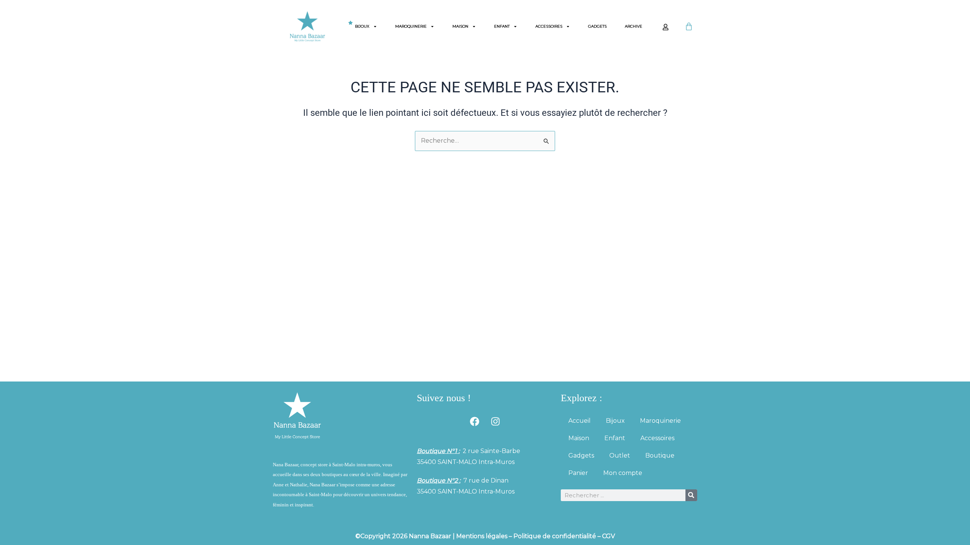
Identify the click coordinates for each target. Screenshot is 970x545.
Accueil (579, 420)
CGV (608, 536)
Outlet (619, 455)
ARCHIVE (633, 26)
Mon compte (622, 472)
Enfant (502, 26)
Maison (460, 26)
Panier (578, 472)
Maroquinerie (411, 26)
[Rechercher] (691, 495)
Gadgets (597, 26)
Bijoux (362, 26)
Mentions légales (481, 536)
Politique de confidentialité (554, 536)
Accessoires (548, 26)
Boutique (659, 455)
